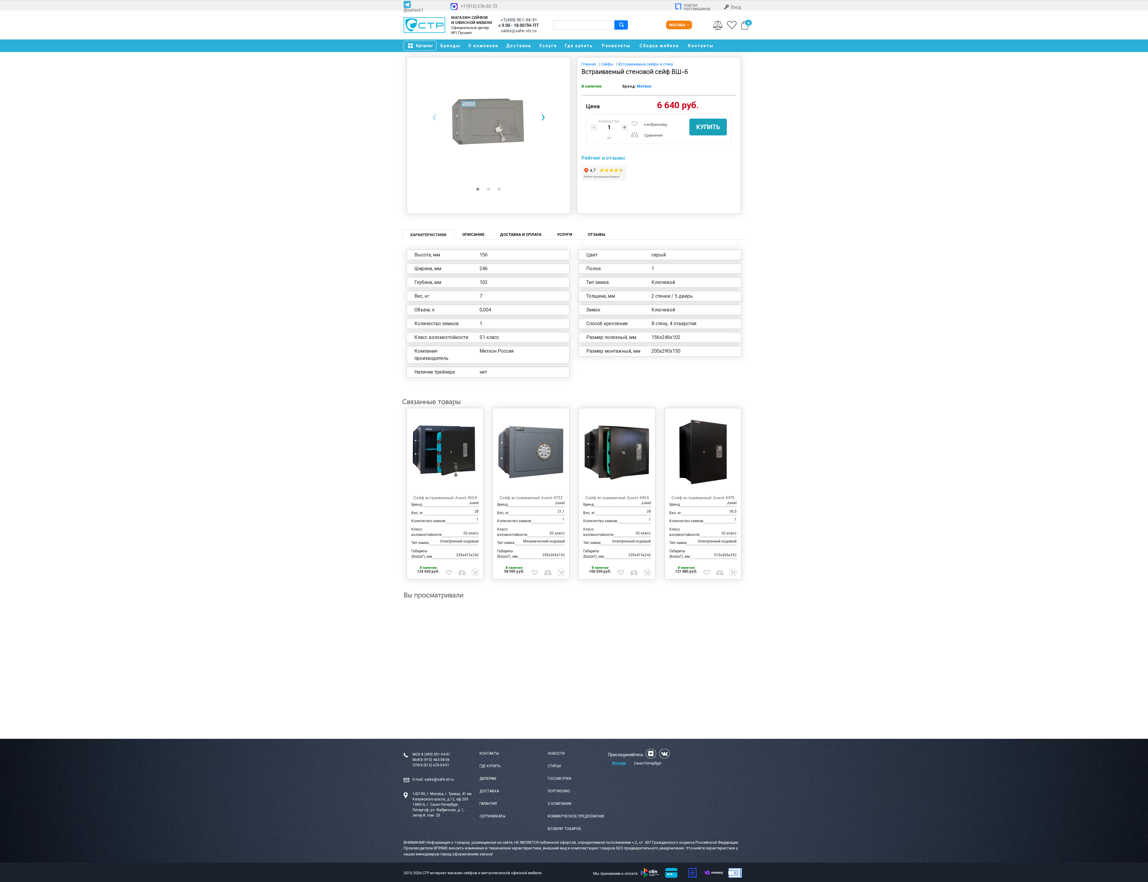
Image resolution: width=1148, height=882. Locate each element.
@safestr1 (414, 10)
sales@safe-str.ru (439, 779)
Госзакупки (559, 778)
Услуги (548, 45)
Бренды (450, 45)
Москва (677, 25)
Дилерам (488, 778)
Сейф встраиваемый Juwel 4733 (531, 497)
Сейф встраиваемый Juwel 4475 (703, 497)
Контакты (701, 45)
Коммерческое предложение (576, 816)
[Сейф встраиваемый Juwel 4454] (617, 452)
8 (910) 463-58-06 (435, 760)
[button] (477, 189)
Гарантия (488, 804)
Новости (556, 753)
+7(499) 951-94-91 (519, 20)
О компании (483, 45)
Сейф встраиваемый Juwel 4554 (445, 497)
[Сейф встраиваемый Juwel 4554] (445, 452)
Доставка (518, 45)
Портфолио (559, 791)
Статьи (554, 766)
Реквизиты (616, 45)
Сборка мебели (659, 45)
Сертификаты (493, 816)
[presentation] (434, 116)
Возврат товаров (564, 829)
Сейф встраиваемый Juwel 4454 (617, 497)
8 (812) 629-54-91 (434, 765)
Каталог (424, 45)
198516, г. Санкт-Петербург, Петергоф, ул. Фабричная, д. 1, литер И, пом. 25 (439, 809)
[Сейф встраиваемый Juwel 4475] (703, 452)
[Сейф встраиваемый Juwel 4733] (531, 452)
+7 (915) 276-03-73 (479, 6)
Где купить (579, 45)
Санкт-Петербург (648, 763)
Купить (708, 127)
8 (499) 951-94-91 (435, 754)
